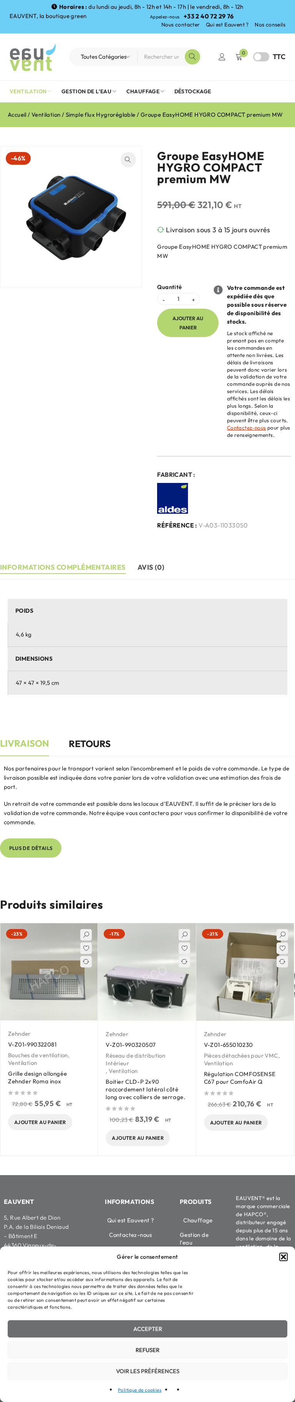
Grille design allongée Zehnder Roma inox (37, 1077)
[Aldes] (173, 498)
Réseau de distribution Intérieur (135, 1059)
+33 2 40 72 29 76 (209, 16)
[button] (283, 1257)
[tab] (24, 747)
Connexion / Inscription (222, 56)
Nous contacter (180, 24)
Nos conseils (270, 24)
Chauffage (198, 1220)
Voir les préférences (147, 1371)
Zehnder (19, 1033)
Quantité (169, 287)
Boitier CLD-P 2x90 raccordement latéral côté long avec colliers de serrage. (145, 1089)
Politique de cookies (139, 1390)
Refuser (147, 1350)
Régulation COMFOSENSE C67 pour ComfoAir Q (240, 1077)
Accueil (17, 114)
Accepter (147, 1329)
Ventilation (45, 114)
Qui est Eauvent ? (227, 24)
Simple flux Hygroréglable (101, 114)
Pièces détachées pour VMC (241, 1055)
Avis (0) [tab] (151, 567)
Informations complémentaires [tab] (63, 567)
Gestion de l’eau (194, 1238)
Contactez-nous (246, 427)
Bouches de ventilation (38, 1055)
